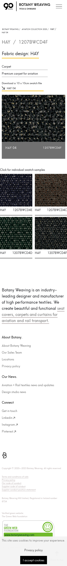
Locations (8, 359)
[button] (58, 6)
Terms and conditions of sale (15, 476)
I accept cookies (33, 560)
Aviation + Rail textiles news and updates (28, 385)
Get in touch (9, 410)
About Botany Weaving (16, 345)
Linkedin (7, 417)
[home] (27, 6)
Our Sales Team (12, 352)
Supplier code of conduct (14, 486)
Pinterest (7, 431)
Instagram (8, 424)
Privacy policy (11, 366)
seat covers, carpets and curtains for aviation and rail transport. (33, 314)
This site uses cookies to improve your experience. (33, 540)
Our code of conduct (11, 483)
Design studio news (14, 391)
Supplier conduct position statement (19, 489)
